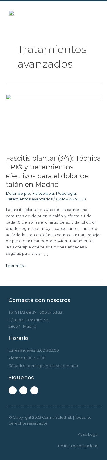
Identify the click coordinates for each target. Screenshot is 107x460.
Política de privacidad (78, 445)
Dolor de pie (18, 193)
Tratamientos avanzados (29, 199)
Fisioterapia (43, 193)
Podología (66, 193)
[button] (92, 12)
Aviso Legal (88, 434)
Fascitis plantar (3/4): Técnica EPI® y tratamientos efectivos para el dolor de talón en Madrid (53, 171)
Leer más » (16, 265)
